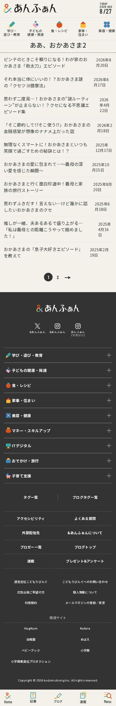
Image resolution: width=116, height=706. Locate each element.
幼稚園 (31, 639)
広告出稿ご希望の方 (31, 592)
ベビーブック (31, 650)
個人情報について (85, 592)
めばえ (85, 639)
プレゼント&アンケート (85, 561)
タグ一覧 (30, 497)
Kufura (85, 628)
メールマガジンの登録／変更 (85, 602)
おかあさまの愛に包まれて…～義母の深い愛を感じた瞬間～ (56, 167)
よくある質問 (85, 518)
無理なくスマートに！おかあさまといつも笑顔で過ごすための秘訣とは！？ (58, 147)
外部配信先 (31, 532)
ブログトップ (85, 547)
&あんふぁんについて (85, 532)
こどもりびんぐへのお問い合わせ (85, 581)
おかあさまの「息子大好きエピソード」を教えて (56, 252)
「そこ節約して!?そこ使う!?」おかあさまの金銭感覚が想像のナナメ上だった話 (58, 127)
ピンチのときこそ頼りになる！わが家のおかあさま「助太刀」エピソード (57, 62)
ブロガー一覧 (31, 547)
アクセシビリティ (31, 518)
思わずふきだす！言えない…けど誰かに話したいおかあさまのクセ (57, 206)
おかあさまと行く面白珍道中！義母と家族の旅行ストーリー (58, 186)
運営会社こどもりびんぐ (31, 581)
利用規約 (31, 602)
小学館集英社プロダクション (31, 661)
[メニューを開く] (108, 698)
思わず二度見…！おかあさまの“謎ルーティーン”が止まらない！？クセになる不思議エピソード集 (57, 105)
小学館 (85, 650)
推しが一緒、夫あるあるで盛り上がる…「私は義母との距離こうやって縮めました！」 (57, 229)
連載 (31, 561)
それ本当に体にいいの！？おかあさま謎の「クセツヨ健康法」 (56, 82)
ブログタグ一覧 (85, 497)
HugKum (30, 628)
